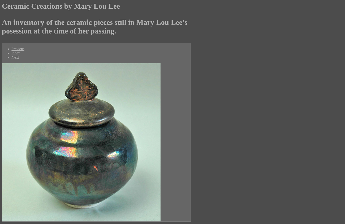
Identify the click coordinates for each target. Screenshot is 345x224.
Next (15, 57)
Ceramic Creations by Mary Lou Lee (61, 6)
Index (16, 53)
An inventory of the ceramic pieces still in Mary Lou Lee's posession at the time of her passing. (94, 26)
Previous (18, 49)
